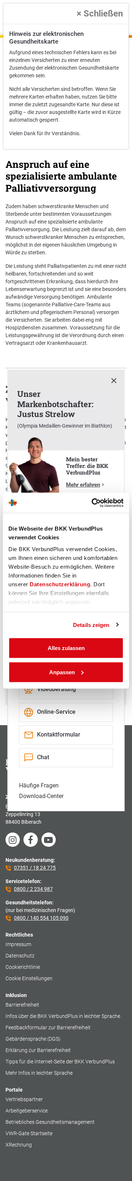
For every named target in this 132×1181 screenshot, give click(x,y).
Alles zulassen (66, 648)
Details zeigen (91, 624)
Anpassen (62, 672)
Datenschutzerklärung (60, 584)
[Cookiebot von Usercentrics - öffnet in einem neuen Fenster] (93, 503)
